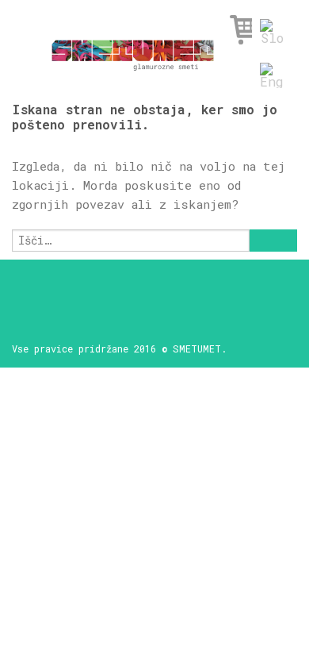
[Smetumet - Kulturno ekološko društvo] (133, 50)
